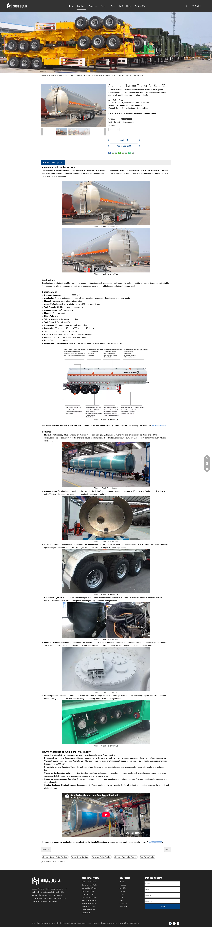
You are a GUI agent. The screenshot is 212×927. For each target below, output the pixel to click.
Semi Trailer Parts (88, 907)
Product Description (52, 162)
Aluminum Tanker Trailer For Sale (54, 857)
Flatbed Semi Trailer (89, 882)
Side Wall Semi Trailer (89, 897)
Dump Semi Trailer (88, 891)
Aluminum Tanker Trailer (101, 857)
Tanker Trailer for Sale (79, 857)
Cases (113, 6)
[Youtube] (170, 923)
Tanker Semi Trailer (89, 900)
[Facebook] (174, 923)
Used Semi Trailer (88, 910)
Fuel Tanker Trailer (147, 857)
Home (71, 6)
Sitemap (96, 923)
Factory (104, 6)
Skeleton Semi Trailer (89, 885)
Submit (162, 907)
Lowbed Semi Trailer (89, 888)
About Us (93, 6)
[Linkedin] (178, 923)
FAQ (121, 6)
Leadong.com (86, 923)
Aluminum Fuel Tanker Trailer (125, 857)
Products (81, 6)
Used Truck (86, 913)
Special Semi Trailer (89, 903)
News (128, 6)
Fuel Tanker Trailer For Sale (52, 861)
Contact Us (140, 6)
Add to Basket (123, 146)
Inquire (123, 140)
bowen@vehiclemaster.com (113, 923)
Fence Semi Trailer (88, 894)
